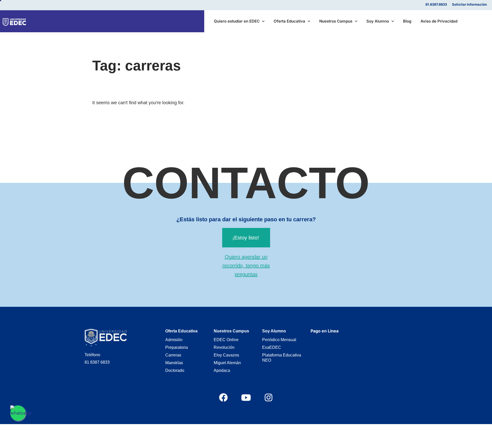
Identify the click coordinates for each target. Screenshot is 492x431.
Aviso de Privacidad (439, 21)
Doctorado (174, 370)
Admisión (173, 340)
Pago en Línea (325, 330)
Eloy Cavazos (226, 355)
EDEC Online (226, 340)
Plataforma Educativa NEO (281, 357)
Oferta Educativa (289, 21)
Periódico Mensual (279, 340)
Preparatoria (176, 347)
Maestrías (174, 363)
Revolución (224, 347)
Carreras (173, 355)
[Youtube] (246, 397)
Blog (407, 21)
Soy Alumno (377, 21)
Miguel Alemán (227, 363)
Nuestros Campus (335, 21)
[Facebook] (223, 397)
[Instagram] (268, 397)
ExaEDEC (271, 347)
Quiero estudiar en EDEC (237, 21)
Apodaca (222, 370)
